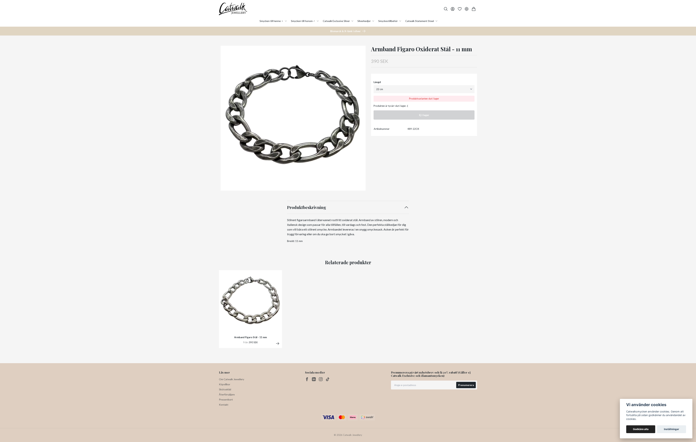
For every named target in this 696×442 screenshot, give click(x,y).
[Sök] (445, 9)
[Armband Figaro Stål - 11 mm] (277, 343)
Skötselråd (225, 389)
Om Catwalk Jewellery (231, 379)
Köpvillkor (224, 384)
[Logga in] (452, 9)
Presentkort (226, 399)
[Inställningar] (466, 9)
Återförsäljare (227, 394)
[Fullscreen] (293, 118)
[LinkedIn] (314, 379)
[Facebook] (307, 379)
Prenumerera (466, 385)
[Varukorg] (473, 9)
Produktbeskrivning (306, 207)
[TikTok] (328, 379)
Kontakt (223, 404)
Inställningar (671, 429)
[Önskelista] (459, 9)
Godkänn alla (641, 429)
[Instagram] (321, 379)
